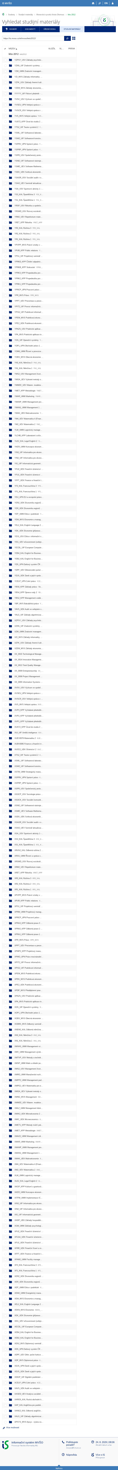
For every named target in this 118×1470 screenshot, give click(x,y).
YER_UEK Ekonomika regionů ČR (33, 508)
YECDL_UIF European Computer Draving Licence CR (42, 548)
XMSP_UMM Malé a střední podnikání (36, 1063)
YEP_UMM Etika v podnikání (32, 514)
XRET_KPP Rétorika (28, 873)
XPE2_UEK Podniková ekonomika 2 (35, 985)
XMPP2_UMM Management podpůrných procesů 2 (42, 1080)
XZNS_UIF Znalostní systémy (32, 626)
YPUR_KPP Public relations (31, 250)
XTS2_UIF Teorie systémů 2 (31, 755)
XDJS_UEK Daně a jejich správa (33, 1371)
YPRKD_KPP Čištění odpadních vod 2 (36, 262)
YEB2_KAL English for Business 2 (34, 559)
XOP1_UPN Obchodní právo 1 (32, 1013)
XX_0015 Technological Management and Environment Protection (46, 654)
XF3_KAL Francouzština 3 (30, 1265)
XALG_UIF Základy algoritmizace (33, 1416)
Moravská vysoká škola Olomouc (50, 15)
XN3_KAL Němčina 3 (28, 1035)
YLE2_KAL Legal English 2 (31, 441)
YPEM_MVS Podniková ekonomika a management (41, 318)
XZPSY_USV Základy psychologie (35, 620)
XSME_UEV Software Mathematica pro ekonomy (40, 811)
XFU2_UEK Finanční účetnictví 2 (34, 1231)
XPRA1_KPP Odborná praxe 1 (33, 934)
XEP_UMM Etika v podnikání (32, 1287)
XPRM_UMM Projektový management (36, 912)
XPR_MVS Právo (27, 940)
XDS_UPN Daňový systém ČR (32, 1349)
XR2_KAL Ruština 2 (27, 884)
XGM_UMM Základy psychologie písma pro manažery (42, 1226)
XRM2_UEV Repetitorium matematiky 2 (36, 867)
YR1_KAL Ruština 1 (27, 239)
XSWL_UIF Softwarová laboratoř (33, 761)
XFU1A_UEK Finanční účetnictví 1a (35, 1237)
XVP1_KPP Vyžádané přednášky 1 (34, 721)
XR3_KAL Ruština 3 (27, 878)
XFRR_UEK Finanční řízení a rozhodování (37, 1248)
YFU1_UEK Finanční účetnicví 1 (33, 475)
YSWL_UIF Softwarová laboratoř (33, 133)
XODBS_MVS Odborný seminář (34, 1024)
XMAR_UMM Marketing (30, 1142)
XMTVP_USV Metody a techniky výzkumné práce (41, 1058)
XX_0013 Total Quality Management (34, 665)
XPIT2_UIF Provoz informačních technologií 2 (39, 962)
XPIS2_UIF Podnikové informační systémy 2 (38, 968)
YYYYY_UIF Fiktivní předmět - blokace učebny (40, 94)
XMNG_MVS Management (31, 1097)
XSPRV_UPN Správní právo (32, 777)
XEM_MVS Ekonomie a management (35, 1299)
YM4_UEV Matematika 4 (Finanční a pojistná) (38, 419)
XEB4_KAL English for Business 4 (34, 1332)
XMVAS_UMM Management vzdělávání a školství (42, 1046)
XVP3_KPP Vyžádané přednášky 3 (34, 710)
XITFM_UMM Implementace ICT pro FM (37, 1198)
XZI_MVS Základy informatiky (31, 637)
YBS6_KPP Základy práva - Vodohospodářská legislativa (43, 587)
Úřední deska (50, 29)
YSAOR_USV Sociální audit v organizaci (37, 178)
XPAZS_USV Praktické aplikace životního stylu (40, 996)
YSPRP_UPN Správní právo (32, 150)
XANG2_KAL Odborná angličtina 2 (35, 1411)
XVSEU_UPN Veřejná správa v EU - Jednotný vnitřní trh (44, 693)
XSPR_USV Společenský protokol (34, 789)
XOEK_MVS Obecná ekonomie (33, 1018)
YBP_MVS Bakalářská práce (31, 604)
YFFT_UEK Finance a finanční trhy (34, 480)
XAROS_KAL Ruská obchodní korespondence (40, 1399)
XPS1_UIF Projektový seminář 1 (33, 906)
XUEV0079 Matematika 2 (30, 738)
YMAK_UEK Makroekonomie (32, 413)
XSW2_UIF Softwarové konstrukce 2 (35, 766)
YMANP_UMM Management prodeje (36, 402)
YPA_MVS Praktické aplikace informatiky (36, 334)
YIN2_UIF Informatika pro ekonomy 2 (34, 458)
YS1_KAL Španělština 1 (29, 200)
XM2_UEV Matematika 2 (30, 1170)
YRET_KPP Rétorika (28, 222)
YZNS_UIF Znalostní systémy (32, 66)
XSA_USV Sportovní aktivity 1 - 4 (33, 833)
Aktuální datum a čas (104, 1445)
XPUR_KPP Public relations (31, 901)
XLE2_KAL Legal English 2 (31, 1181)
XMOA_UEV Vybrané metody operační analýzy (40, 1091)
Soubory (11, 15)
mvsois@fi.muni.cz (73, 1448)
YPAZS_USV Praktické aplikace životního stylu (40, 329)
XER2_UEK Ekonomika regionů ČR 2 (35, 1276)
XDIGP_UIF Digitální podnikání (33, 1377)
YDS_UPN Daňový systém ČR (32, 564)
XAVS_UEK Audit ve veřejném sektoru (36, 1388)
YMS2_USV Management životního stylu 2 (38, 374)
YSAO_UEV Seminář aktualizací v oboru (37, 183)
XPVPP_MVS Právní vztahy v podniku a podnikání (42, 895)
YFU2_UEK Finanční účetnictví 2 (34, 469)
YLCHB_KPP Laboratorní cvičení (34, 435)
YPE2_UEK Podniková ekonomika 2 (35, 323)
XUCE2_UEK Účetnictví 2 (31, 749)
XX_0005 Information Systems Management (37, 682)
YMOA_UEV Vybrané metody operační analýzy (40, 379)
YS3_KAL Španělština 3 (29, 194)
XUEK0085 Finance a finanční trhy (34, 744)
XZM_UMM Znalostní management (34, 632)
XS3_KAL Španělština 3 (29, 839)
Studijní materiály (25, 15)
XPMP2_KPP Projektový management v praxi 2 (40, 951)
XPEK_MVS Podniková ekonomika (34, 979)
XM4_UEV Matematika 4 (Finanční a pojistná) (38, 1164)
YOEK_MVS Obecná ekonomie (33, 357)
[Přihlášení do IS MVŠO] (112, 3)
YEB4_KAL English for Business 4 (34, 553)
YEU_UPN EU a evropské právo (33, 497)
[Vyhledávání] (99, 3)
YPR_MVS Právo (27, 295)
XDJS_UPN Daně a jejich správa (33, 1366)
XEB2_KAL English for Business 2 (34, 1338)
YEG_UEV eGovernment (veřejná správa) (37, 542)
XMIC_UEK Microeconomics (31, 1119)
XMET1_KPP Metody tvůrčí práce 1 (35, 1125)
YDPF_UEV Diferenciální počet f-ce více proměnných (42, 570)
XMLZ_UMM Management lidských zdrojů (37, 1108)
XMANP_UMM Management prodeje (36, 1147)
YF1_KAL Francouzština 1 (30, 491)
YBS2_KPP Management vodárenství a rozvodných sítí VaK (45, 598)
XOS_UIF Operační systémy (31, 1007)
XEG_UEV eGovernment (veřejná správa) (37, 1321)
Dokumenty (30, 29)
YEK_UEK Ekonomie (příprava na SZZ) (36, 531)
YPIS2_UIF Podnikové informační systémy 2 (38, 312)
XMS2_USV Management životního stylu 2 (38, 1069)
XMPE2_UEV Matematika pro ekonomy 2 (38, 1086)
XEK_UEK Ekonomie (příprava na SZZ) (36, 1315)
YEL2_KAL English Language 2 (33, 525)
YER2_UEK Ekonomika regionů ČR (34, 503)
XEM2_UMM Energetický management (36, 1293)
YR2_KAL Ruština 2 (27, 234)
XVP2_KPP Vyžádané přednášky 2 (34, 716)
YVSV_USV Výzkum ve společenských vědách (40, 99)
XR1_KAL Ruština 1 (27, 889)
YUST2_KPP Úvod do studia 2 (33, 122)
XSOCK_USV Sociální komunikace (35, 800)
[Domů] (93, 3)
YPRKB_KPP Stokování (30, 267)
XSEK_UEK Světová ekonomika (33, 817)
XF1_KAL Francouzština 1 (30, 1271)
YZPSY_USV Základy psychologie (35, 60)
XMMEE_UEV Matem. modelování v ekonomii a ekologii (44, 1102)
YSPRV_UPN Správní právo (32, 144)
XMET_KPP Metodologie (30, 1131)
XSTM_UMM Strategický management (36, 772)
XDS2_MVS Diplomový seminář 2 (34, 1343)
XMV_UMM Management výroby (33, 1052)
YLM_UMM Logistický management (34, 430)
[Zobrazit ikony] (74, 38)
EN (106, 3)
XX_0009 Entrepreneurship (30, 671)
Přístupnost (100, 1458)
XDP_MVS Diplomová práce (31, 1360)
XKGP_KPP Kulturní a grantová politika (36, 1187)
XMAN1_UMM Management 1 (33, 1153)
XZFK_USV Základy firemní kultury (34, 643)
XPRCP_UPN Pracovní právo (33, 917)
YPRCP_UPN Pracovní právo (33, 290)
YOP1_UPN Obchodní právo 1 (32, 346)
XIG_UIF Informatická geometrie (32, 1215)
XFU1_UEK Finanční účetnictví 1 (34, 1243)
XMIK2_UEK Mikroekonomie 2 (33, 1114)
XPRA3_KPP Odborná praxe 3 (33, 923)
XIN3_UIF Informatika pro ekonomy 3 (34, 1203)
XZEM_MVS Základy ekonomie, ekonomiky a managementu (45, 648)
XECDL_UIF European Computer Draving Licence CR (42, 1327)
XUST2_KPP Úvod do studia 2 (33, 727)
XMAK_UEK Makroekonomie (32, 1159)
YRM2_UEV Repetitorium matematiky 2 (36, 217)
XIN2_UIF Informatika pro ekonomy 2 (34, 1209)
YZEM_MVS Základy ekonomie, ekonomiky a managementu (45, 88)
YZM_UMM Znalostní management (34, 71)
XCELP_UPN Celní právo (31, 1383)
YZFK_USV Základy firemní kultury (34, 82)
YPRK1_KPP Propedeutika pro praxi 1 (36, 284)
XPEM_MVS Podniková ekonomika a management (41, 973)
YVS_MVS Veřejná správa (30, 116)
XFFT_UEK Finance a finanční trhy (34, 1254)
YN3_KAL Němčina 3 (28, 363)
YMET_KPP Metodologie (30, 391)
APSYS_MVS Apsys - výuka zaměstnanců (38, 1422)
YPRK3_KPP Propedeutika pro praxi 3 (36, 273)
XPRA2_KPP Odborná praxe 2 (33, 929)
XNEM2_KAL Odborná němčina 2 (34, 1030)
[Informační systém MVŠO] (3, 14)
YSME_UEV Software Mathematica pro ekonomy (40, 166)
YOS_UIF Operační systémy (31, 340)
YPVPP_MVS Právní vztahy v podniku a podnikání (42, 245)
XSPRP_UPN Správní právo (32, 783)
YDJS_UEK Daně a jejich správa (33, 576)
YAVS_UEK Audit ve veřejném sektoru (36, 609)
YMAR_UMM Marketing (30, 396)
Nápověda (71, 1455)
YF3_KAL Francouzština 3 (30, 486)
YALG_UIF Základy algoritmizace (33, 615)
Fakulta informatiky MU (29, 1445)
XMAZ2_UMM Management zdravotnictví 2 (39, 1136)
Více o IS (100, 1455)
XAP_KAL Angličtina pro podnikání (33, 1405)
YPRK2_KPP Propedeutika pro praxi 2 (36, 278)
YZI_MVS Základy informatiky (31, 77)
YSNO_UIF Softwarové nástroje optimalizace (38, 161)
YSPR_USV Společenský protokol (34, 155)
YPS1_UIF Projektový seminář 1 (33, 256)
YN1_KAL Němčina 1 (28, 368)
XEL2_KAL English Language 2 (33, 1304)
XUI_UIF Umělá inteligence (30, 733)
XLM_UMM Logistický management (34, 1175)
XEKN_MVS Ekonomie (29, 1310)
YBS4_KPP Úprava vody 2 (31, 592)
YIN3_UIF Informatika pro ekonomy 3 (34, 452)
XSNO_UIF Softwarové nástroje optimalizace (38, 805)
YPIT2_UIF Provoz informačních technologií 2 (39, 306)
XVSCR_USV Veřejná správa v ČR (35, 699)
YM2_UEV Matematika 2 (30, 424)
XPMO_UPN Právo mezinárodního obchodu (38, 957)
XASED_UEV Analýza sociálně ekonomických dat (41, 1394)
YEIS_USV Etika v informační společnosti (37, 536)
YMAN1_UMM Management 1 (33, 407)
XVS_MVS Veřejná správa (30, 704)
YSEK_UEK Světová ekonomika (33, 172)
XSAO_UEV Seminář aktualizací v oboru (37, 828)
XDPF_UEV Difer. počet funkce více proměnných (40, 1355)
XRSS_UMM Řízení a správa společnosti (37, 856)
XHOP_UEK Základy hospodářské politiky (37, 1220)
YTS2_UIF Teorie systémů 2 (31, 127)
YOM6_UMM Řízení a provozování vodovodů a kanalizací (44, 351)
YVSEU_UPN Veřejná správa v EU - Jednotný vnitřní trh (44, 105)
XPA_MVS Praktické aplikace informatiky (36, 1001)
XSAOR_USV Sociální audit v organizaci (37, 822)
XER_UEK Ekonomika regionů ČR (33, 1282)
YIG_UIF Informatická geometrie (32, 463)
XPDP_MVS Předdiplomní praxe (33, 990)
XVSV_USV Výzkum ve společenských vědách (40, 688)
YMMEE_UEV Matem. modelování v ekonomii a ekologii (44, 385)
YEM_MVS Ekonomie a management (35, 519)
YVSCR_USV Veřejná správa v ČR (35, 110)
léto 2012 (71, 15)
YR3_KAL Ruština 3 (27, 228)
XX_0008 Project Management (31, 676)
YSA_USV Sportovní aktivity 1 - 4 (33, 189)
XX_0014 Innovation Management (33, 660)
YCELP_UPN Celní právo (31, 581)
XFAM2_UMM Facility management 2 (36, 1259)
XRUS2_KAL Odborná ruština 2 (33, 850)
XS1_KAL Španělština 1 (29, 845)
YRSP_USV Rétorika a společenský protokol (38, 206)
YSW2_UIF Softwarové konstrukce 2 (35, 138)
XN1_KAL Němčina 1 (28, 1041)
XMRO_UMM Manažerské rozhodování (37, 1074)
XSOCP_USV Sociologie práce (33, 794)
